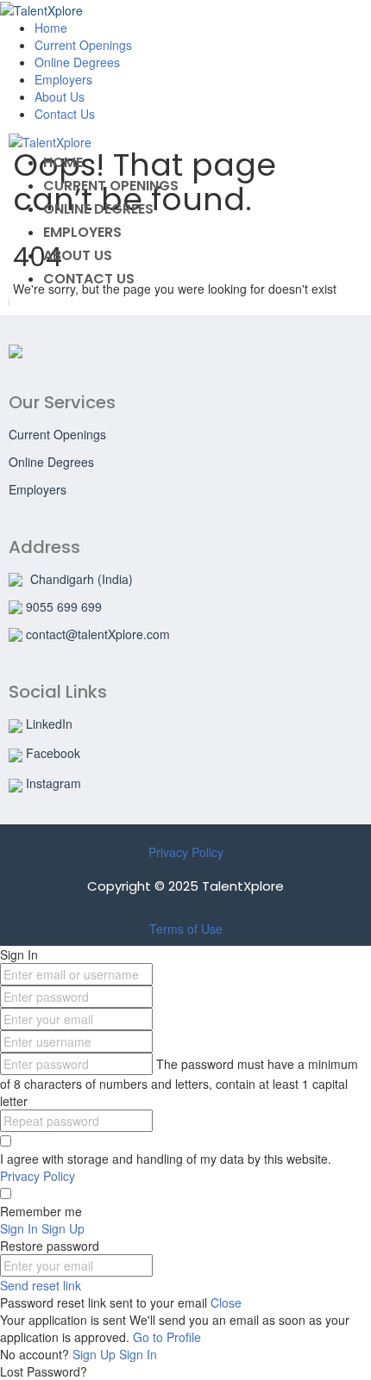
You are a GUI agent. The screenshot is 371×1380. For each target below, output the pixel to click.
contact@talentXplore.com (98, 634)
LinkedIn (49, 723)
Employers (63, 79)
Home (51, 27)
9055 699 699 (64, 606)
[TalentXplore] (41, 8)
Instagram (53, 783)
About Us (60, 96)
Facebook (53, 752)
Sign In (138, 1354)
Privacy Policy (185, 852)
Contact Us (65, 113)
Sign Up (95, 1354)
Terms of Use (186, 928)
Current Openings (83, 44)
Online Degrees (77, 62)
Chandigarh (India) (81, 578)
